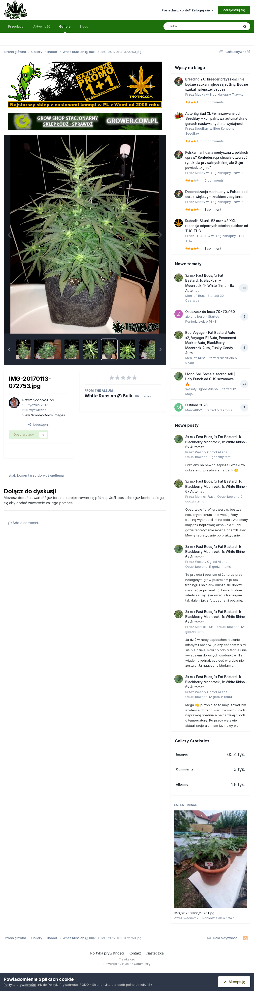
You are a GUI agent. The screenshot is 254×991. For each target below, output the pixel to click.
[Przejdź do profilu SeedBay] (178, 116)
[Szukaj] (244, 26)
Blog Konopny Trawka (227, 94)
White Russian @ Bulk (108, 395)
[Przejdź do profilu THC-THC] (178, 223)
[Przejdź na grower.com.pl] (85, 121)
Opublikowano (208, 457)
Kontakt (135, 953)
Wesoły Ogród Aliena (201, 389)
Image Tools (145, 324)
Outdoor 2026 (196, 405)
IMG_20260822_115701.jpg (194, 913)
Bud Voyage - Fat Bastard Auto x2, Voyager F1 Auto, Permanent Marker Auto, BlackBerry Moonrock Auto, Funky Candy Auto (210, 343)
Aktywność (41, 26)
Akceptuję (236, 982)
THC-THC (202, 236)
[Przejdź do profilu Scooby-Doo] (14, 402)
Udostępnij (40, 424)
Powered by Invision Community (127, 964)
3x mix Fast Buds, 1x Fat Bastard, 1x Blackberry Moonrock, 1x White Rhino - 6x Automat (216, 442)
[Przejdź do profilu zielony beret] (178, 314)
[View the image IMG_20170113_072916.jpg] (47, 349)
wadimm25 (192, 918)
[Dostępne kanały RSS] (245, 938)
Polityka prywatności (107, 953)
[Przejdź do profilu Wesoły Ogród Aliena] (178, 376)
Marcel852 (193, 410)
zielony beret (195, 316)
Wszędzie (225, 26)
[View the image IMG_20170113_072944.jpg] (23, 349)
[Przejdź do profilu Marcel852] (178, 407)
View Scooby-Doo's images (43, 415)
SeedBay (202, 128)
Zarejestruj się (234, 10)
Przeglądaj (16, 26)
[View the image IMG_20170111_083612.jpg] (152, 349)
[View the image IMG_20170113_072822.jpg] (90, 349)
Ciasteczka (155, 953)
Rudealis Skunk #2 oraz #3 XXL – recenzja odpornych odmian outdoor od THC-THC (216, 226)
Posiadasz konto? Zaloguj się (186, 10)
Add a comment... (26, 523)
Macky (200, 94)
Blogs (84, 26)
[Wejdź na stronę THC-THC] (85, 84)
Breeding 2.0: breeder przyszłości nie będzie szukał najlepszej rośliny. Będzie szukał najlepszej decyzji (216, 84)
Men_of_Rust (195, 296)
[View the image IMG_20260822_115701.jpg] (210, 859)
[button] (9, 349)
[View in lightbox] (84, 234)
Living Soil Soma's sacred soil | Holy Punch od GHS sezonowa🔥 (210, 379)
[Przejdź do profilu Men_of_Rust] (178, 277)
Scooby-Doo (43, 400)
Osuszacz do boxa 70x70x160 (210, 312)
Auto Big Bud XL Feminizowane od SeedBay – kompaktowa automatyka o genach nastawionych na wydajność (216, 119)
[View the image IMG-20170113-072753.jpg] (109, 349)
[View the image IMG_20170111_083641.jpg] (127, 349)
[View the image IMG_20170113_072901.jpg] (71, 349)
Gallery (65, 26)
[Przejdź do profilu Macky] (178, 81)
